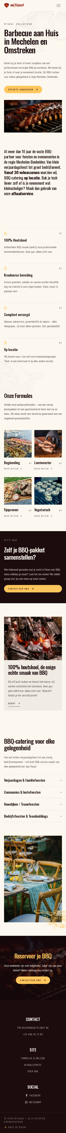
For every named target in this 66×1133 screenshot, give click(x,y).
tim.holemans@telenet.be (33, 1027)
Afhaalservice (33, 1064)
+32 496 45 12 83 (33, 1034)
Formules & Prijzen (33, 1058)
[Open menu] (58, 5)
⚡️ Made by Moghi (15, 1127)
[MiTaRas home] (14, 5)
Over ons (33, 1071)
